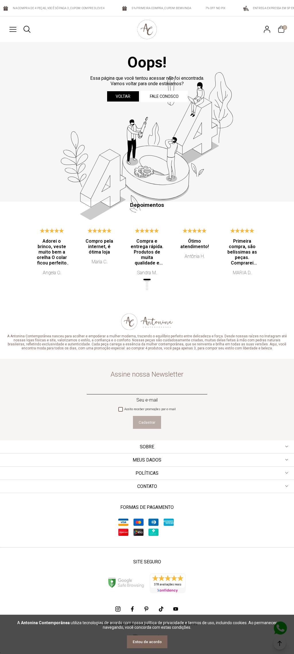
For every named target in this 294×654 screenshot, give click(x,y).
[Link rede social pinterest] (147, 609)
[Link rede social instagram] (118, 609)
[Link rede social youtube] (175, 609)
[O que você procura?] (27, 29)
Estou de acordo (147, 642)
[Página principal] (147, 29)
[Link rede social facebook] (132, 609)
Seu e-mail (147, 400)
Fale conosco (164, 96)
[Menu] (12, 29)
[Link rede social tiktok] (161, 609)
